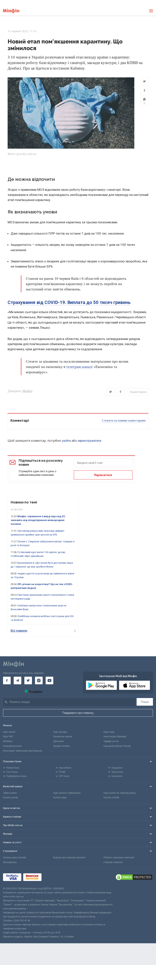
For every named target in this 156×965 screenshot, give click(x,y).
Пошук (145, 701)
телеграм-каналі (79, 367)
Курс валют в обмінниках (67, 793)
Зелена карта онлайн (14, 857)
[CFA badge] (51, 878)
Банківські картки (62, 736)
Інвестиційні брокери (114, 736)
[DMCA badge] (134, 877)
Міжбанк (7, 741)
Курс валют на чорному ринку (119, 793)
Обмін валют (10, 793)
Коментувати (138, 392)
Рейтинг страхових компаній (118, 857)
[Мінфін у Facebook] (7, 680)
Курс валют (9, 732)
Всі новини (19, 630)
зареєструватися (89, 440)
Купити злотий (111, 797)
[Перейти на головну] (11, 11)
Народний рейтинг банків (117, 746)
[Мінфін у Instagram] (39, 680)
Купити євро (60, 797)
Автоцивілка (10, 862)
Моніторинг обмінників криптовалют (22, 750)
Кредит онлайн (61, 746)
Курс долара (60, 732)
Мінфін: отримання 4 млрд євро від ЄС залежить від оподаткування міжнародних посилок (38, 520)
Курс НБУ (8, 736)
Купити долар (10, 797)
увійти (66, 440)
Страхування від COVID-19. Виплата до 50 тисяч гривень (69, 302)
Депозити (58, 741)
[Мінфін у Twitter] (28, 680)
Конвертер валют (12, 746)
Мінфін (27, 391)
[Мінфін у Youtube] (49, 680)
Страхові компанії (113, 862)
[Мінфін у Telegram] (17, 680)
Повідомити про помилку (78, 712)
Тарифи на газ (111, 741)
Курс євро (108, 732)
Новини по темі (24, 502)
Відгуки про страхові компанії (69, 857)
